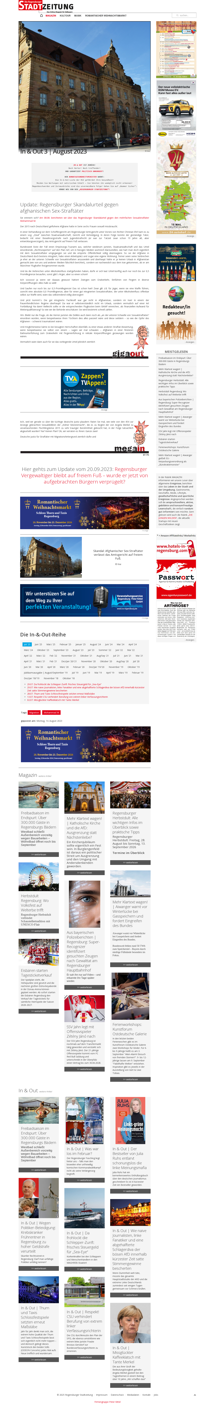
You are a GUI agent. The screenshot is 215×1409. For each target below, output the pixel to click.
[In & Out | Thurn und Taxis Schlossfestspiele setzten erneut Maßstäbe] (39, 1319)
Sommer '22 (105, 650)
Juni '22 (119, 650)
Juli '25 (27, 644)
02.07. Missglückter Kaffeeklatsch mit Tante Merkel (53, 699)
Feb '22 (53, 655)
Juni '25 (38, 644)
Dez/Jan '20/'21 (69, 661)
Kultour (65, 15)
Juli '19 (75, 672)
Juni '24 (108, 644)
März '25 (50, 644)
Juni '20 (27, 666)
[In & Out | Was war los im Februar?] (84, 1140)
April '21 (28, 661)
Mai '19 (98, 672)
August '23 (78, 650)
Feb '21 (53, 661)
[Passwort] (176, 579)
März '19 (123, 672)
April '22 (28, 655)
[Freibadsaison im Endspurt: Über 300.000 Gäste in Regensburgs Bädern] (39, 819)
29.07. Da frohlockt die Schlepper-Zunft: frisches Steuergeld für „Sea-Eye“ (64, 684)
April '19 (110, 672)
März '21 (40, 661)
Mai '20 (39, 666)
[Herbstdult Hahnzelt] (176, 49)
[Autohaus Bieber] (176, 108)
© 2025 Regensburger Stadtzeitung (75, 1394)
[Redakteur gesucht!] (176, 311)
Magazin (51, 15)
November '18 (51, 678)
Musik (77, 15)
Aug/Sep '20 (122, 661)
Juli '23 (91, 650)
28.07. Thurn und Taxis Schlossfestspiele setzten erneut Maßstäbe (61, 693)
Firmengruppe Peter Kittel (107, 1401)
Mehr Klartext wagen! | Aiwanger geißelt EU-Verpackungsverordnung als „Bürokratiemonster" (175, 460)
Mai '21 (139, 655)
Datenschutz (117, 1394)
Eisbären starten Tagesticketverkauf (168, 441)
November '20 (88, 661)
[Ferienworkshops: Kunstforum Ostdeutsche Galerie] (130, 1027)
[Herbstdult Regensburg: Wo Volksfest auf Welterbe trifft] (39, 897)
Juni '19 (86, 672)
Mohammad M (51, 712)
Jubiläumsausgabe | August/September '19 (46, 672)
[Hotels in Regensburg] (176, 548)
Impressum (102, 1394)
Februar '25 (65, 644)
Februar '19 (137, 672)
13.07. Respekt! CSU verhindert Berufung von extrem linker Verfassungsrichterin (67, 696)
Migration (34, 712)
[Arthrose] (176, 619)
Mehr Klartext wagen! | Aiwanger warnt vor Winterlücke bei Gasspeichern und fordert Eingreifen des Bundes (175, 421)
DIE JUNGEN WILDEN (175, 516)
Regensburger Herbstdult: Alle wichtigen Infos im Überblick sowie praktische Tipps (176, 383)
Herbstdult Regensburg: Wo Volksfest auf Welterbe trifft (172, 393)
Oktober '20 (106, 661)
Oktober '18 (69, 678)
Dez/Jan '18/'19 (31, 678)
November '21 (68, 655)
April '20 (51, 666)
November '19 (116, 666)
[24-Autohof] (176, 186)
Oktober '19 (134, 666)
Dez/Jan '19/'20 (96, 666)
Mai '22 (131, 650)
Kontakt (146, 1394)
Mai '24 (120, 644)
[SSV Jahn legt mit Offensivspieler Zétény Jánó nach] (84, 1033)
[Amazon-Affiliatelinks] (176, 535)
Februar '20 (79, 666)
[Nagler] (176, 262)
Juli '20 (136, 661)
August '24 (95, 644)
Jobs (156, 1394)
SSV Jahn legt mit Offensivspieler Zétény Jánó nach (174, 433)
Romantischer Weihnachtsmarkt (106, 15)
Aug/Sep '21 (103, 655)
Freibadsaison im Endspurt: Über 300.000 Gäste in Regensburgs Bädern (174, 361)
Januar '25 (81, 644)
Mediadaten (133, 1394)
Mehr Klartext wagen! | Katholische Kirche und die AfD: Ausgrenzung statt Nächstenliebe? (175, 372)
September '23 (61, 650)
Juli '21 (116, 655)
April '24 (133, 644)
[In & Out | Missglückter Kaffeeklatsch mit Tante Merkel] (130, 1345)
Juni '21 (127, 655)
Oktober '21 (86, 655)
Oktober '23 (43, 650)
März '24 (28, 650)
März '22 (40, 655)
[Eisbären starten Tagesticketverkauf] (39, 976)
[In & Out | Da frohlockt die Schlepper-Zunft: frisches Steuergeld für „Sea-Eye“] (84, 1229)
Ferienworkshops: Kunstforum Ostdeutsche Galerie (173, 449)
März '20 (64, 666)
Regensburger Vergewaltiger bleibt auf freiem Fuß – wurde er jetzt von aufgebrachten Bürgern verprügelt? (84, 475)
